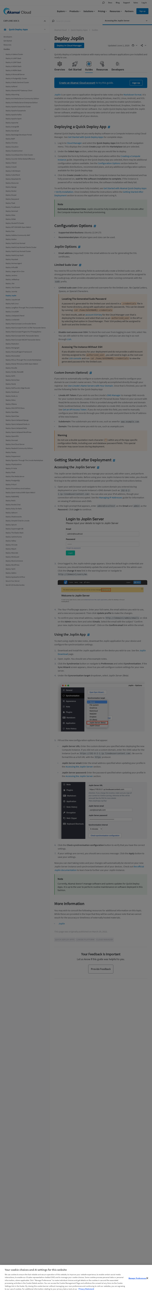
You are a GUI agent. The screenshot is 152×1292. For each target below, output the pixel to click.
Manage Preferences (137, 1278)
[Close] (147, 1278)
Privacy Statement (86, 1289)
